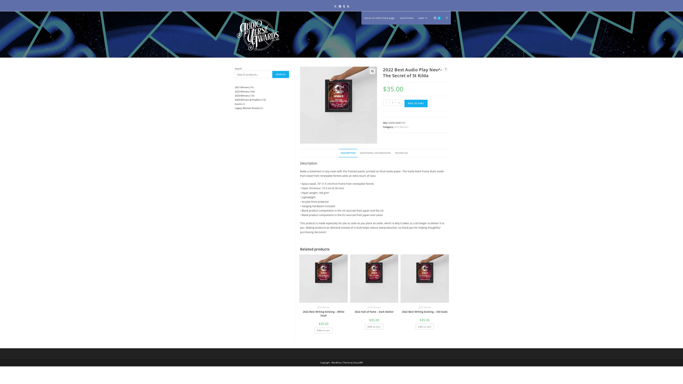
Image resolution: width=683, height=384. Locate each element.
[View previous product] (439, 69)
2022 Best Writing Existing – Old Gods (425, 311)
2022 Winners (401, 127)
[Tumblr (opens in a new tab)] (344, 6)
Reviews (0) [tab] (401, 152)
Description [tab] (348, 152)
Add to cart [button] (323, 330)
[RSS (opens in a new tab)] (348, 6)
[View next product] (445, 69)
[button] (372, 71)
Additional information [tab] (375, 152)
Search (238, 68)
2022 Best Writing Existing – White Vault (323, 313)
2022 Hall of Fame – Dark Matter (374, 311)
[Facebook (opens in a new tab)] (340, 6)
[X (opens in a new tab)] (335, 6)
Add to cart (416, 103)
